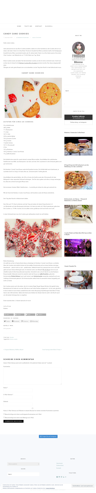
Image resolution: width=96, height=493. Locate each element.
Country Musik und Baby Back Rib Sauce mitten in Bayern (78, 233)
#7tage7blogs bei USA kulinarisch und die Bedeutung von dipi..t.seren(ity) (76, 165)
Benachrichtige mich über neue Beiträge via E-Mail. (19, 417)
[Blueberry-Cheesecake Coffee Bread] (78, 146)
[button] (9, 314)
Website (5, 401)
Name (5, 387)
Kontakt (58, 468)
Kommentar (6, 366)
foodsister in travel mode (48, 11)
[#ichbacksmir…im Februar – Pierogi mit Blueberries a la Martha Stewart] (78, 214)
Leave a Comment (36, 37)
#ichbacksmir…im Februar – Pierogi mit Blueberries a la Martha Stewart (75, 199)
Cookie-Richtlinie (50, 488)
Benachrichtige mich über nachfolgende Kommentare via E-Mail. (23, 414)
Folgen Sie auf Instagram (49, 436)
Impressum (59, 463)
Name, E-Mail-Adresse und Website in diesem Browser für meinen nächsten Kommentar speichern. (31, 410)
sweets (15, 339)
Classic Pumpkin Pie (70, 266)
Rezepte (12, 337)
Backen (12, 339)
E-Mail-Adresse (8, 394)
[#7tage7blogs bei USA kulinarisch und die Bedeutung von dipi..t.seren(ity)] (78, 180)
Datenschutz (60, 465)
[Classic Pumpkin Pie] (78, 280)
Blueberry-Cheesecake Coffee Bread (74, 132)
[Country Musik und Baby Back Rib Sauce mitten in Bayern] (78, 248)
